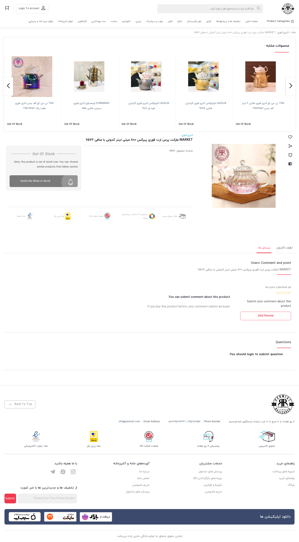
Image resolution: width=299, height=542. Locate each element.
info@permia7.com (129, 421)
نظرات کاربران (284, 248)
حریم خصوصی (213, 492)
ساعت (114, 21)
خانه (293, 32)
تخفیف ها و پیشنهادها (228, 21)
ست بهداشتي (99, 21)
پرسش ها (264, 248)
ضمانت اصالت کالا (96, 216)
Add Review (266, 316)
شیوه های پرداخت (283, 471)
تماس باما (143, 478)
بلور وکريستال (194, 21)
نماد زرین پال (59, 216)
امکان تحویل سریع (170, 216)
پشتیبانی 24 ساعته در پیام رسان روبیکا (134, 216)
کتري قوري (283, 32)
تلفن (170, 21)
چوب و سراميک (154, 21)
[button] (291, 86)
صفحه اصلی (251, 21)
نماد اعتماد (21, 216)
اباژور (208, 21)
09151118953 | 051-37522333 (184, 421)
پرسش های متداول (210, 471)
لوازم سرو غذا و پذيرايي (40, 21)
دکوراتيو (126, 21)
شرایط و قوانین (213, 485)
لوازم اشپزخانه (65, 21)
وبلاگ (291, 485)
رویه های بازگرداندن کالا (207, 478)
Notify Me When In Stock (35, 181)
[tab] (284, 248)
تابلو (180, 21)
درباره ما (144, 471)
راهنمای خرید (287, 478)
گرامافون (82, 21)
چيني (138, 21)
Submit (10, 499)
